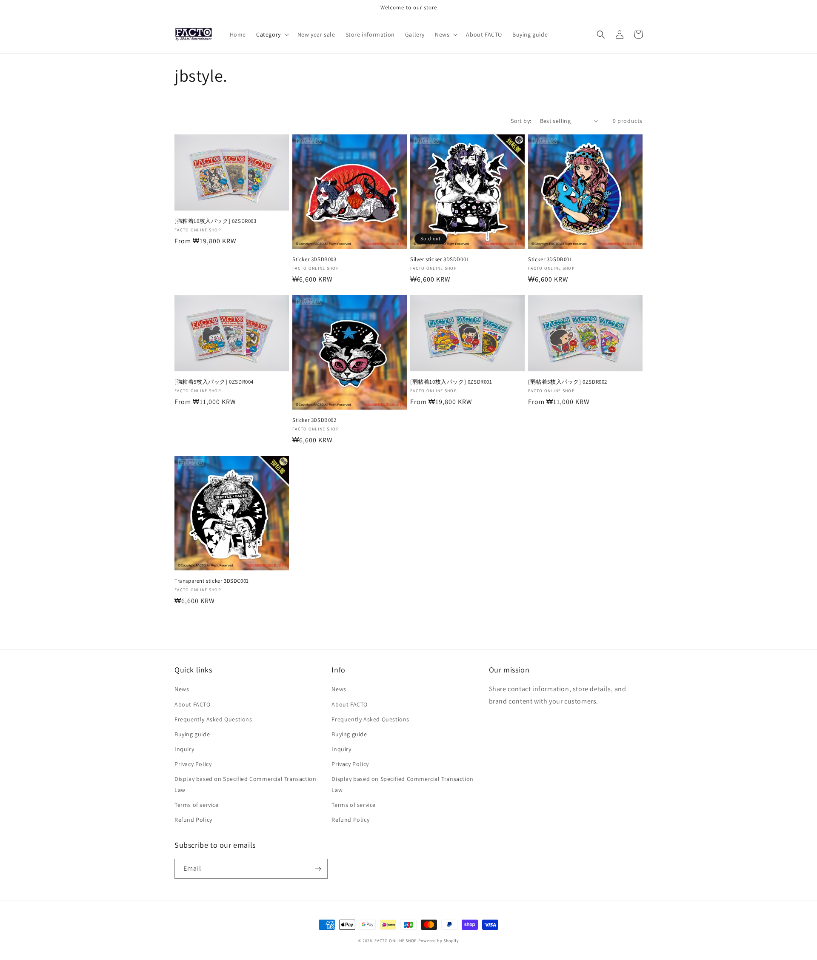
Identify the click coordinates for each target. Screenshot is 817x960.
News (181, 689)
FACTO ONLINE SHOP (395, 940)
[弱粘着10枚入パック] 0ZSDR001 (451, 382)
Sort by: (521, 121)
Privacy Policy (192, 764)
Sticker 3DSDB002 (314, 420)
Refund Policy (193, 819)
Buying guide (192, 734)
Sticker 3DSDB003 (314, 259)
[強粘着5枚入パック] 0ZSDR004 (214, 382)
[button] (271, 34)
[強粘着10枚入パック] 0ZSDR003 (215, 221)
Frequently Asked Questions (213, 719)
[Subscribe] (318, 869)
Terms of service (196, 805)
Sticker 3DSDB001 (550, 259)
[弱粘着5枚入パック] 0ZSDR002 (567, 382)
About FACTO (192, 704)
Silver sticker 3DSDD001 (439, 259)
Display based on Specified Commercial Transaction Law (245, 784)
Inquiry (184, 749)
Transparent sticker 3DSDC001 (211, 581)
